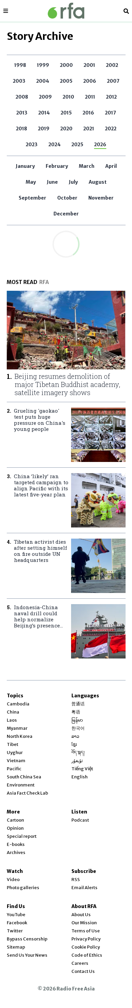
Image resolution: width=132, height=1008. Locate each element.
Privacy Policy (86, 939)
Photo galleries (23, 887)
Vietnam (16, 761)
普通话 (78, 704)
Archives (16, 852)
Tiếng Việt (82, 769)
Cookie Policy (85, 947)
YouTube (16, 914)
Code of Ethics (86, 955)
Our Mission (84, 923)
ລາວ (75, 736)
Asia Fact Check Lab (27, 793)
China (13, 712)
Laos (12, 720)
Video (13, 879)
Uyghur (15, 752)
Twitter (15, 931)
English (79, 777)
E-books (16, 844)
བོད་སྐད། (78, 752)
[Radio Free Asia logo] (66, 10)
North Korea (19, 736)
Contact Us (83, 971)
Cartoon (15, 820)
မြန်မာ (77, 720)
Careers (79, 963)
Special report (22, 836)
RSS (75, 879)
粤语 (75, 712)
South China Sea (24, 777)
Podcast (80, 820)
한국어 (78, 728)
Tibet (12, 744)
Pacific (14, 769)
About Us (81, 914)
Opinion (15, 828)
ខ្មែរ (74, 744)
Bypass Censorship (27, 939)
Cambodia (18, 704)
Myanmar (17, 728)
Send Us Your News (27, 955)
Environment (21, 785)
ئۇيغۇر (77, 761)
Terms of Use (85, 931)
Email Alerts (84, 887)
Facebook (17, 923)
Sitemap (16, 947)
